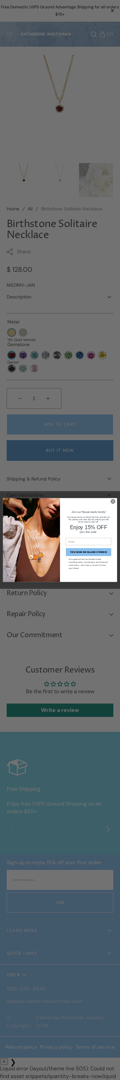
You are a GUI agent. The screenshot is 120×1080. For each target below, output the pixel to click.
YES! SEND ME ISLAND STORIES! (88, 552)
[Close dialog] (113, 501)
